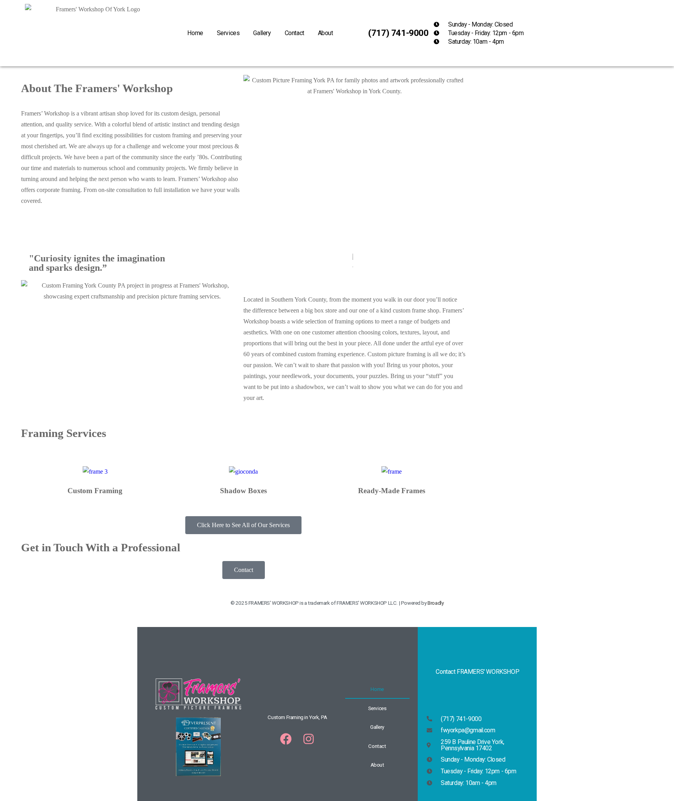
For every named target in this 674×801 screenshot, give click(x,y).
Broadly (435, 603)
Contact (294, 33)
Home (195, 33)
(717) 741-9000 (398, 33)
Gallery (262, 33)
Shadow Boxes (243, 491)
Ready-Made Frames (391, 491)
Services (228, 33)
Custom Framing (94, 491)
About (325, 33)
